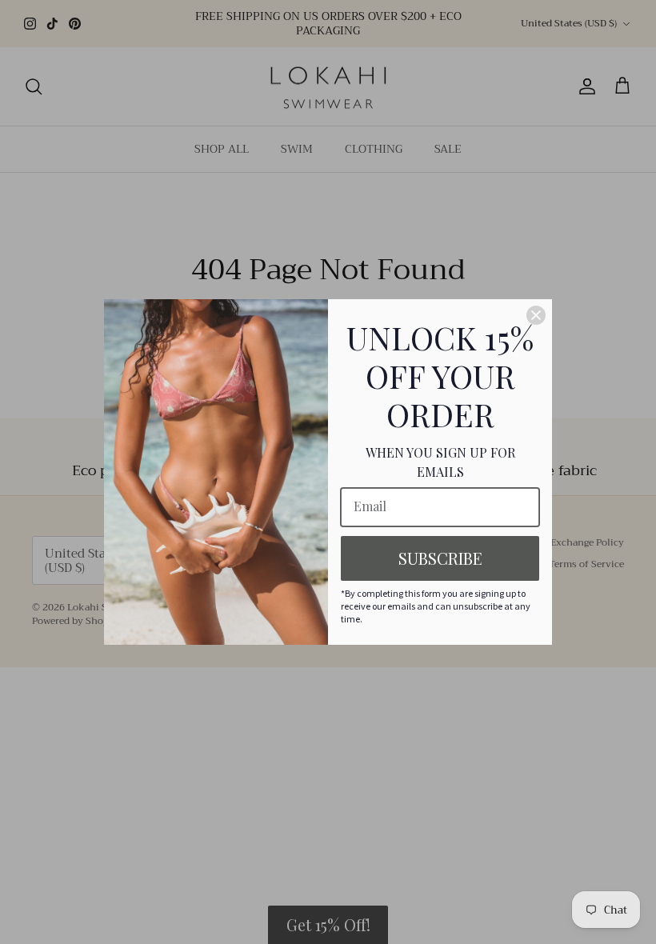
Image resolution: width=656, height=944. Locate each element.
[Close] (536, 315)
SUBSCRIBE (440, 558)
